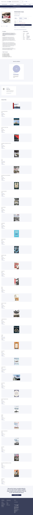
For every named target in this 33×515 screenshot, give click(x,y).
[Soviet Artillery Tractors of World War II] (16, 169)
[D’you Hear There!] (16, 233)
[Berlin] (16, 281)
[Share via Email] (6, 26)
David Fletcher (16, 74)
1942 (1, 159)
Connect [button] (30, 4)
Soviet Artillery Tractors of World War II (5, 175)
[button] (27, 1)
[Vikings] (16, 329)
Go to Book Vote (8, 93)
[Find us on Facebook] (14, 502)
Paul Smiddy (2, 257)
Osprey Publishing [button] (4, 4)
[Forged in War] (16, 265)
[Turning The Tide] (16, 361)
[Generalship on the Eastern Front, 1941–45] (16, 137)
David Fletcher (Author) (16, 15)
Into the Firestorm (3, 207)
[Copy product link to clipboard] (7, 26)
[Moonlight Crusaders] (16, 249)
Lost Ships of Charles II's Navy (4, 127)
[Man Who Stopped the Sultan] (16, 393)
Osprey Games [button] (12, 4)
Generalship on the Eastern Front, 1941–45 (6, 143)
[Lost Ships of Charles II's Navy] (16, 121)
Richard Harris (2, 241)
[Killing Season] (16, 473)
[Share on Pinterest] (5, 26)
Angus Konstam (2, 193)
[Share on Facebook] (3, 26)
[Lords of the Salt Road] (16, 185)
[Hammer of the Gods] (16, 297)
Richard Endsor (2, 129)
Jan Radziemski (2, 113)
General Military (10, 8)
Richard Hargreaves (3, 161)
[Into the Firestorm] (16, 201)
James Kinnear (2, 177)
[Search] (22, 1)
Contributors (18, 4)
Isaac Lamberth (2, 225)
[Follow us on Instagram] (15, 502)
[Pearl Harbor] (16, 441)
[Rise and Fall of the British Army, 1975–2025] (16, 457)
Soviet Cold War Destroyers (4, 111)
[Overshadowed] (16, 217)
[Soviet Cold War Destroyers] (16, 106)
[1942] (16, 153)
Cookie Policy (2, 506)
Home (2, 8)
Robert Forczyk (2, 145)
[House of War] (16, 345)
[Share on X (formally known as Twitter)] (4, 26)
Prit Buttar (2, 289)
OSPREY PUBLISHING (5, 8)
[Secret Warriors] (16, 377)
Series (7, 8)
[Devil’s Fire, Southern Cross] (16, 425)
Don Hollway (2, 305)
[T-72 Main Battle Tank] (16, 313)
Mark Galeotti (2, 273)
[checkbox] (16, 18)
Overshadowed (3, 223)
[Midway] (16, 409)
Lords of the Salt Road (3, 191)
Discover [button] (24, 4)
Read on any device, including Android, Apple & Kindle (20, 29)
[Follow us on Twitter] (17, 502)
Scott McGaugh (2, 209)
